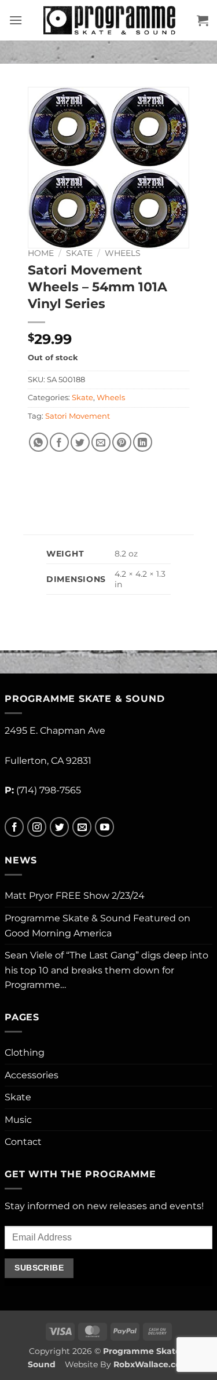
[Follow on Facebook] (14, 827)
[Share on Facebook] (59, 442)
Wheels (123, 253)
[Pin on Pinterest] (121, 442)
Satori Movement (77, 416)
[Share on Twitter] (80, 442)
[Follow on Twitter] (59, 827)
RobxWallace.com (151, 1364)
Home (41, 253)
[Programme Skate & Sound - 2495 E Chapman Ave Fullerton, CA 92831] (109, 20)
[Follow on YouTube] (104, 827)
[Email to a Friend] (101, 442)
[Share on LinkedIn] (142, 442)
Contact (23, 1141)
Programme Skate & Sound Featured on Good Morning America (97, 926)
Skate (79, 253)
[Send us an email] (81, 827)
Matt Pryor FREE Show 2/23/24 (75, 895)
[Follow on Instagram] (36, 827)
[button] (16, 20)
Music (18, 1119)
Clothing (25, 1052)
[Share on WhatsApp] (38, 442)
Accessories (31, 1075)
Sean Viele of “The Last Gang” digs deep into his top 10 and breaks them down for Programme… (106, 970)
